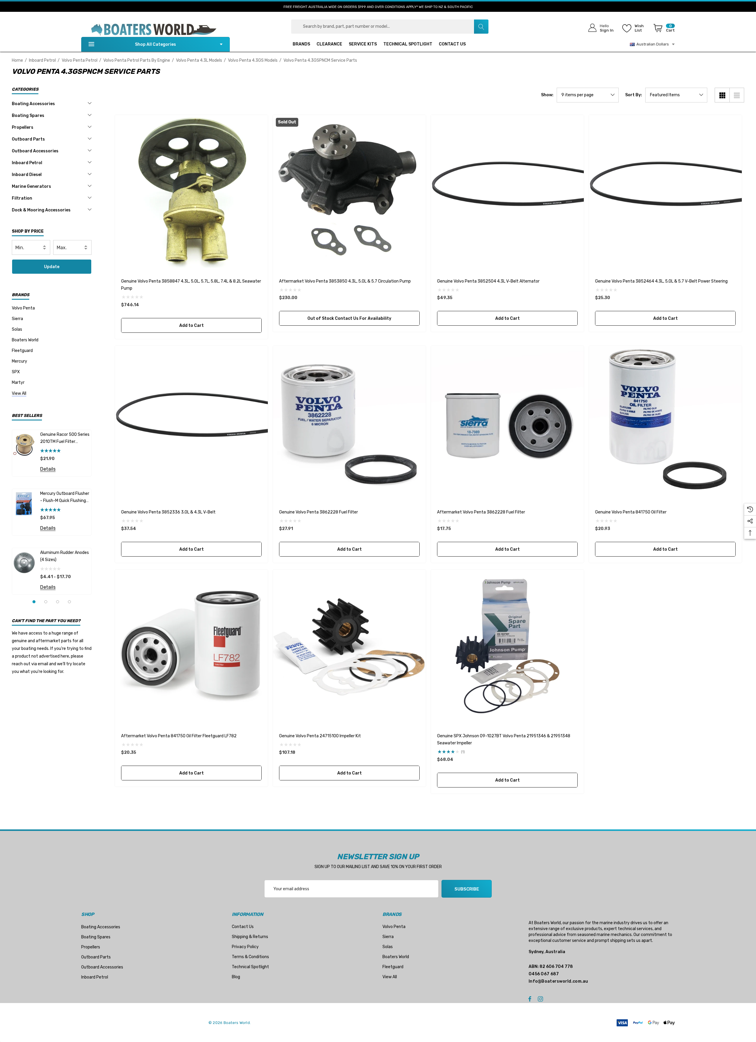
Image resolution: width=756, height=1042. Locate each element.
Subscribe (466, 889)
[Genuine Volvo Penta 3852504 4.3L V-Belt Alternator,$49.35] (507, 191)
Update (51, 266)
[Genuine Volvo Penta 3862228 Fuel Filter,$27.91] (349, 422)
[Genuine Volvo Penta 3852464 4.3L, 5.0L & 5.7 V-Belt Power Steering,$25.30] (665, 191)
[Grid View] (722, 95)
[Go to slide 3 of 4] (57, 601)
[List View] (736, 95)
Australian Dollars (652, 44)
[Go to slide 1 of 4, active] (33, 601)
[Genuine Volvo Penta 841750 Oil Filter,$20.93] (665, 422)
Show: (547, 95)
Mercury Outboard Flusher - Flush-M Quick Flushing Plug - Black (64, 497)
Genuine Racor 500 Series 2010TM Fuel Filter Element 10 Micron (64, 438)
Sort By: (633, 95)
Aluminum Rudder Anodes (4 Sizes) (64, 556)
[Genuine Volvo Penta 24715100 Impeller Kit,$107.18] (349, 646)
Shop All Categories (155, 44)
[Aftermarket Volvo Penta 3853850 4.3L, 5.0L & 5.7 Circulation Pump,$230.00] (349, 191)
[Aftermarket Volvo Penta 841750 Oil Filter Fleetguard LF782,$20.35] (191, 646)
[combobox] (390, 26)
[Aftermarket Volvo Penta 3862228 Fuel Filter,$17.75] (507, 422)
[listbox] (676, 95)
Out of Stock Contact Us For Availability (349, 318)
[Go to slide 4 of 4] (69, 601)
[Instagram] (541, 998)
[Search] (481, 26)
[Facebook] (529, 998)
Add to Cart (191, 325)
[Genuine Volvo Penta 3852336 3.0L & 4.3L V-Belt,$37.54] (191, 422)
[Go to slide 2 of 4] (45, 601)
